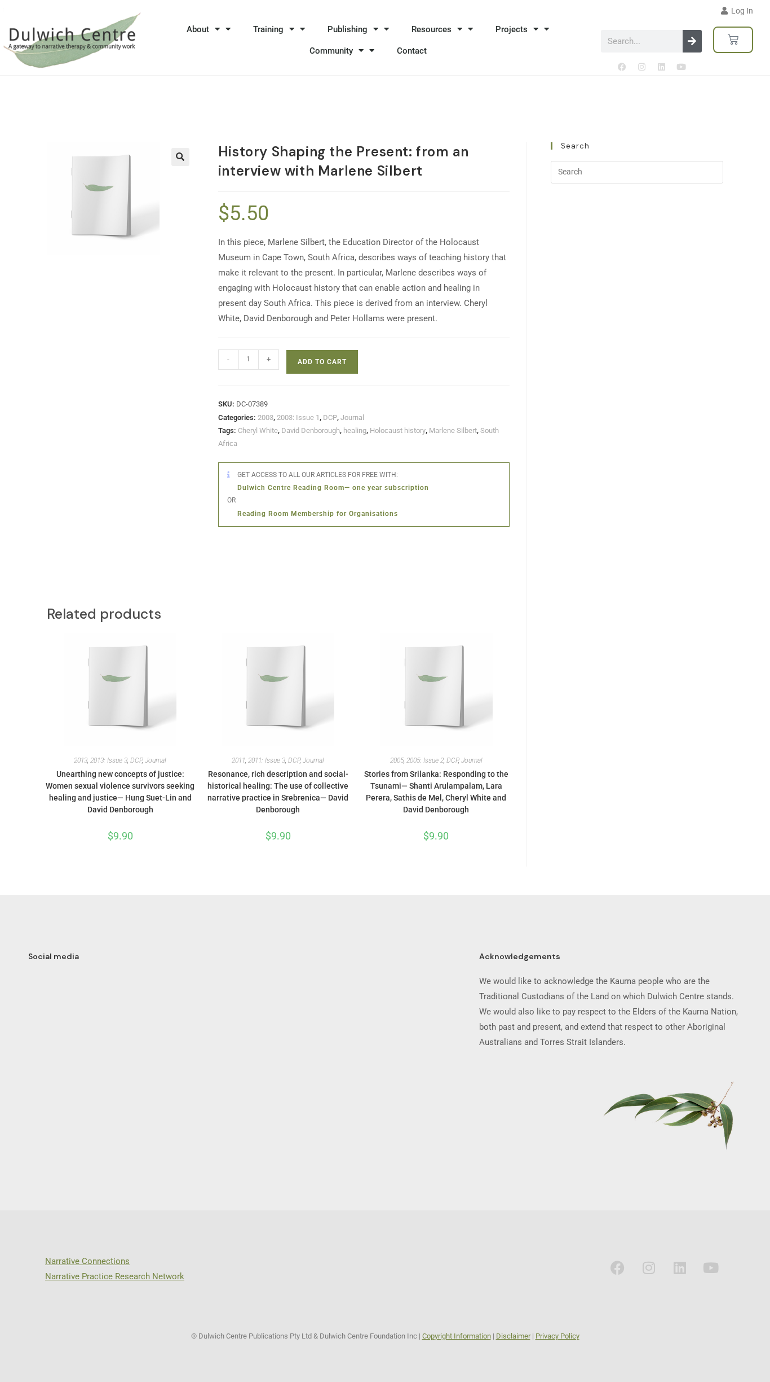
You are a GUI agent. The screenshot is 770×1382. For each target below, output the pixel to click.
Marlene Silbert (453, 430)
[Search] (692, 41)
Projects (511, 29)
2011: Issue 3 (266, 760)
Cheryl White (258, 430)
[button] (180, 157)
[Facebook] (621, 66)
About (198, 29)
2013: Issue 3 (108, 760)
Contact (412, 51)
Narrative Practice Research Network (114, 1276)
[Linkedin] (661, 66)
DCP (330, 417)
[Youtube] (680, 66)
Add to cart (322, 362)
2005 (397, 760)
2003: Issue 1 (298, 417)
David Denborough (310, 430)
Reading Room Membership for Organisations (317, 514)
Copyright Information (456, 1336)
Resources (431, 29)
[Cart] (733, 40)
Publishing (348, 29)
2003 (265, 417)
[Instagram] (641, 66)
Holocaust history (398, 430)
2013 (80, 760)
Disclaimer (513, 1336)
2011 (238, 760)
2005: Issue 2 (425, 760)
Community (331, 51)
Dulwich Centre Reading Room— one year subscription (333, 488)
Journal (352, 417)
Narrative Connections (87, 1261)
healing (354, 430)
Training (268, 29)
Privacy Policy (557, 1336)
